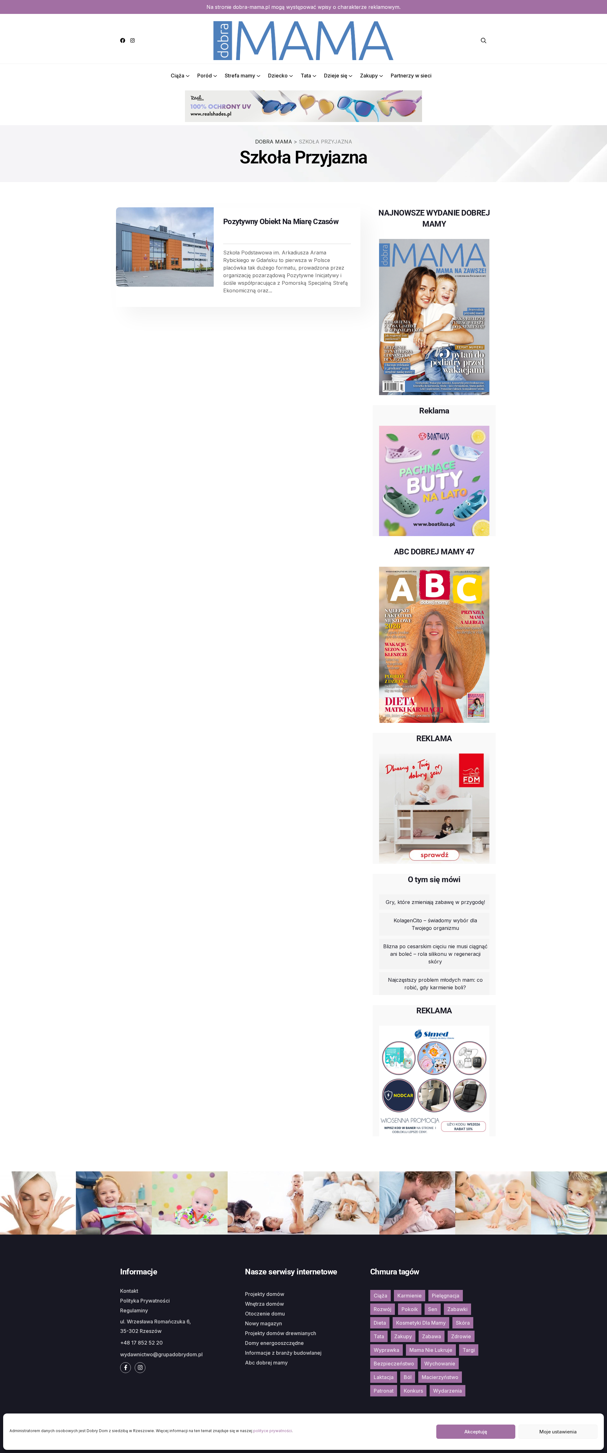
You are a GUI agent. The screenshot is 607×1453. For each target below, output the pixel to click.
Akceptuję (475, 1432)
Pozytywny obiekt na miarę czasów (281, 221)
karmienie (409, 1295)
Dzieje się (335, 75)
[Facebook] (122, 40)
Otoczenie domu (265, 1313)
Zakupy (369, 75)
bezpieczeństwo (394, 1363)
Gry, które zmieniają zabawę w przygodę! (435, 902)
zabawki (457, 1309)
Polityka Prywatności (145, 1300)
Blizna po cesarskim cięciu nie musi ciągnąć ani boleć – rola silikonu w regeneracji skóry (435, 954)
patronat (384, 1391)
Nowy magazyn (263, 1323)
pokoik (410, 1309)
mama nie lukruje (430, 1350)
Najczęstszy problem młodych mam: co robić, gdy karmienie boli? (435, 984)
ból (408, 1377)
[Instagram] (132, 40)
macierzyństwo (440, 1377)
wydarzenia (447, 1391)
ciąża (380, 1295)
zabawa (431, 1336)
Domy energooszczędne (274, 1343)
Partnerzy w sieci (411, 75)
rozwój (382, 1309)
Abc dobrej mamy (266, 1362)
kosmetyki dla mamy (421, 1323)
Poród (204, 75)
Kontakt (129, 1291)
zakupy (403, 1336)
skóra (463, 1323)
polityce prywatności (272, 1430)
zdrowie (461, 1336)
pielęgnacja (445, 1295)
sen (432, 1309)
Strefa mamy (240, 75)
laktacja (384, 1377)
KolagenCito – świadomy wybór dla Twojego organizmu (435, 924)
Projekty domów (264, 1294)
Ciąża (177, 75)
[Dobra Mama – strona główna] (303, 40)
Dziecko (278, 75)
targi (469, 1350)
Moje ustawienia (558, 1432)
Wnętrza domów (264, 1304)
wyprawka (386, 1350)
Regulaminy (134, 1310)
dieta (380, 1323)
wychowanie (439, 1363)
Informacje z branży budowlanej (283, 1353)
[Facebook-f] (125, 1367)
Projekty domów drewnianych (280, 1333)
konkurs (413, 1391)
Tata (306, 75)
